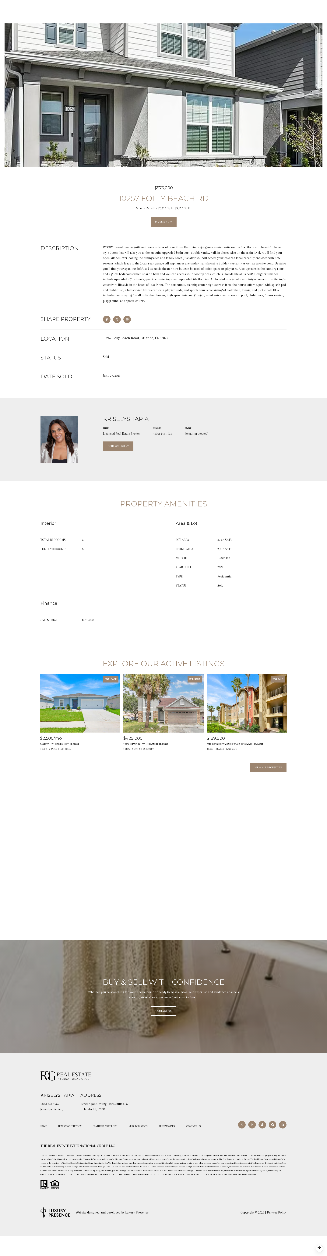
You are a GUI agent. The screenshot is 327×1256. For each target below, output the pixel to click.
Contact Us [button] (163, 1010)
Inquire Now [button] (163, 221)
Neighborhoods (138, 1126)
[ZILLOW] (283, 1124)
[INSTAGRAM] (242, 1124)
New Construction (70, 1126)
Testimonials (167, 1126)
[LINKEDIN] (252, 1124)
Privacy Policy (277, 1212)
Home (43, 1126)
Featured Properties (105, 1126)
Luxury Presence (137, 1212)
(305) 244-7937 (162, 433)
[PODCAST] (272, 1124)
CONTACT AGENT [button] (118, 446)
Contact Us (193, 1126)
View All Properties (268, 767)
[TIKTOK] (262, 1124)
